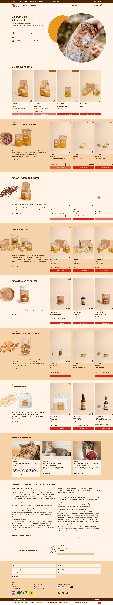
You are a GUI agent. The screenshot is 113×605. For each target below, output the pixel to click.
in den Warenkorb (68, 114)
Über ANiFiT (15, 1)
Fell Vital (64, 515)
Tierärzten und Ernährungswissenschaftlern (34, 494)
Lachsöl (62, 513)
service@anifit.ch (38, 586)
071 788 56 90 (38, 584)
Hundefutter (25, 5)
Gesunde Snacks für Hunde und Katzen (44, 537)
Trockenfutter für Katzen (20, 521)
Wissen (25, 1)
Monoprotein (90, 122)
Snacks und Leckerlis (70, 497)
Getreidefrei (52, 71)
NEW (69, 122)
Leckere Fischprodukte (77, 537)
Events (20, 1)
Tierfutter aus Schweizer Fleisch (62, 537)
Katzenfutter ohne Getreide (26, 537)
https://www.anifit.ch (39, 588)
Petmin (96, 517)
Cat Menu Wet (15, 537)
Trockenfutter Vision (35, 525)
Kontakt (99, 1)
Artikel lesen (16, 475)
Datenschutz (77, 549)
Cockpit (94, 1)
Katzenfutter (33, 5)
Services (40, 1)
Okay (100, 603)
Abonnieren (75, 553)
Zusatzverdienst (33, 1)
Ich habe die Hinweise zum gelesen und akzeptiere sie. (73, 549)
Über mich (74, 5)
